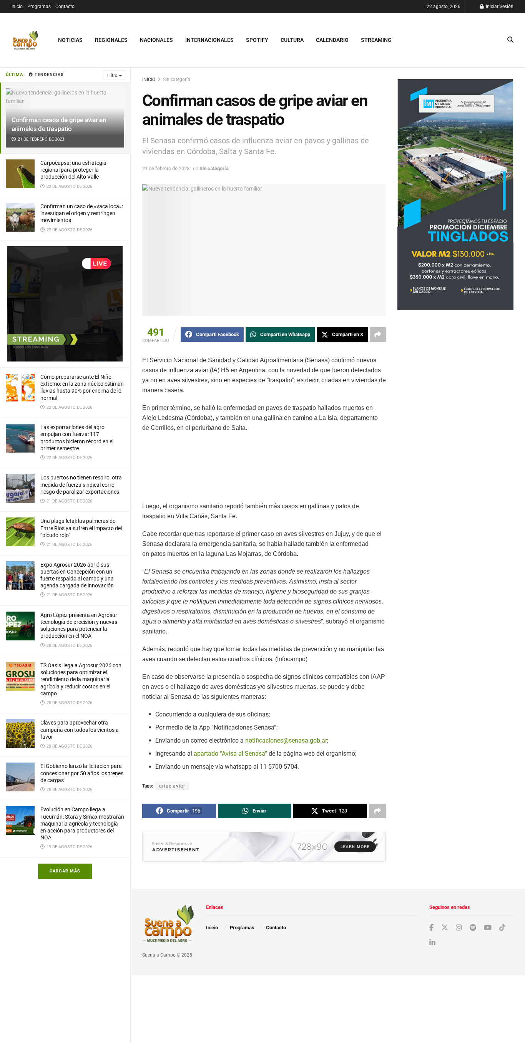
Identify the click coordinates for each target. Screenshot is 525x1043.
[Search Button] (510, 40)
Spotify (257, 40)
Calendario (332, 40)
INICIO (148, 79)
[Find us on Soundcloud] (473, 928)
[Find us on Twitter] (444, 927)
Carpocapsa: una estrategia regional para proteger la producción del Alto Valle (73, 170)
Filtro (112, 75)
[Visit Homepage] (25, 40)
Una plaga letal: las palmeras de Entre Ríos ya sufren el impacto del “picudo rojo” (81, 528)
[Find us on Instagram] (459, 928)
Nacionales (156, 40)
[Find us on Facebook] (431, 928)
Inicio (17, 6)
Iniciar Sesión (499, 6)
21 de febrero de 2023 (165, 168)
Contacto (65, 6)
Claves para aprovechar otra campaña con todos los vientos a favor (79, 730)
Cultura (292, 40)
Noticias (70, 40)
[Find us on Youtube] (488, 928)
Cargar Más (65, 871)
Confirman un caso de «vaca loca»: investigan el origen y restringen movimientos (81, 213)
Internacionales (209, 40)
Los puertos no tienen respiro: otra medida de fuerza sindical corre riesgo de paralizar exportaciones (81, 484)
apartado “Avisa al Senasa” (230, 753)
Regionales (111, 40)
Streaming (376, 40)
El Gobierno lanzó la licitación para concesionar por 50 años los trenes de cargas (81, 773)
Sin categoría (176, 79)
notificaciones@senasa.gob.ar (286, 740)
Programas (39, 6)
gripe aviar (172, 786)
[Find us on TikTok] (502, 927)
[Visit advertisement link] (65, 303)
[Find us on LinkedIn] (432, 943)
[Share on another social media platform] (378, 334)
